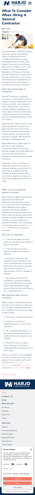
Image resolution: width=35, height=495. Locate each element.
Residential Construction (16, 32)
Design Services (6, 441)
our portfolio (26, 365)
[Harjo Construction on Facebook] (5, 392)
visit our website (18, 368)
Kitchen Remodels (7, 434)
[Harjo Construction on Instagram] (3, 392)
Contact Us (7, 396)
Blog (4, 400)
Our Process (5, 407)
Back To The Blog (8, 374)
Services (6, 423)
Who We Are (8, 403)
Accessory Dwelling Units (9, 430)
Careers (4, 418)
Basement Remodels (8, 437)
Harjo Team (5, 411)
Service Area (6, 414)
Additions (5, 427)
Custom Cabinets (7, 445)
